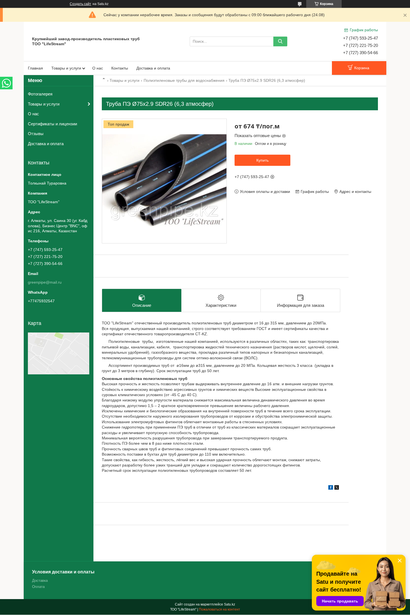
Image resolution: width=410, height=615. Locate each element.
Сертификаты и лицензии (52, 123)
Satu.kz (229, 604)
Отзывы (36, 133)
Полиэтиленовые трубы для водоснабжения (184, 80)
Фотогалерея (40, 94)
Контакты (119, 68)
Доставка (40, 580)
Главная (35, 68)
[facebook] (330, 488)
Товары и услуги (66, 68)
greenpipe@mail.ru (45, 282)
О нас (97, 68)
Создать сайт (80, 4)
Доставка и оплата (153, 68)
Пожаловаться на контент (219, 609)
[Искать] (280, 41)
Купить (262, 160)
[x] (336, 488)
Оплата (38, 587)
